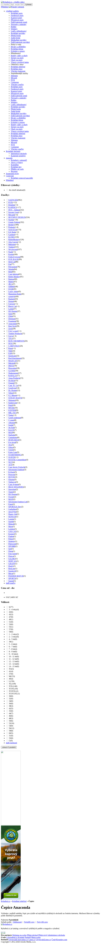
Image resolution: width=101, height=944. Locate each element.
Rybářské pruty (17, 13)
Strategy (11, 541)
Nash (10, 252)
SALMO (11, 559)
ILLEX (11, 430)
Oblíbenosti (17, 922)
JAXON (11, 457)
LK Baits (12, 232)
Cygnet (11, 420)
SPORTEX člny (14, 507)
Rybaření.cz (5, 901)
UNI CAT (12, 531)
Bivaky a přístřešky (18, 47)
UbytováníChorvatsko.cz (18, 940)
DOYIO (11, 477)
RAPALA (12, 376)
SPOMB (11, 546)
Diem (10, 551)
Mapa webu (36, 937)
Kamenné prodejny (18, 156)
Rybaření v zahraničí (19, 160)
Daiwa (11, 556)
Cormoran (15, 82)
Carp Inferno (13, 274)
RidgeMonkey (14, 239)
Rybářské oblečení (18, 67)
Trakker (11, 247)
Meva (10, 573)
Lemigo (11, 529)
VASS (10, 450)
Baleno (11, 279)
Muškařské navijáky (18, 40)
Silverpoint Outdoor (16, 470)
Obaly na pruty (17, 60)
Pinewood (12, 544)
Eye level (12, 442)
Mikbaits (11, 244)
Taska (10, 415)
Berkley (11, 225)
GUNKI (11, 371)
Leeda (10, 309)
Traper (10, 492)
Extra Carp (12, 452)
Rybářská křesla (17, 49)
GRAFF (11, 564)
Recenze (14, 171)
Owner (11, 497)
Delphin (11, 205)
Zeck (10, 329)
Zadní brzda (15, 38)
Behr (10, 272)
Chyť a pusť (13, 331)
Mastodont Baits (14, 294)
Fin (9, 264)
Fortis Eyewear (14, 257)
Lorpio (11, 519)
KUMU (11, 237)
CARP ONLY (13, 346)
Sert (9, 549)
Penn (10, 348)
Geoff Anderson (14, 418)
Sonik (10, 425)
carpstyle (11, 296)
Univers (11, 304)
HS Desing (12, 494)
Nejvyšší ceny (42, 922)
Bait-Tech (12, 326)
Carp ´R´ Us (13, 385)
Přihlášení (5, 7)
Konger (11, 534)
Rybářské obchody (13, 151)
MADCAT (12, 361)
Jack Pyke (12, 512)
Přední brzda (16, 36)
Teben (10, 393)
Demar (11, 301)
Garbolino (12, 509)
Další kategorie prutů (19, 22)
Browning (12, 368)
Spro (10, 314)
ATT (10, 465)
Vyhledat (28, 4)
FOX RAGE (13, 259)
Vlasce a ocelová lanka (20, 62)
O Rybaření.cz (11, 937)
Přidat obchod (32, 935)
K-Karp (11, 472)
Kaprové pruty (16, 18)
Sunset (11, 581)
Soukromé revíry (12, 174)
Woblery (14, 29)
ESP (10, 353)
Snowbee (12, 489)
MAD (10, 499)
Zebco (10, 447)
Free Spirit (12, 554)
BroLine (11, 568)
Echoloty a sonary (18, 51)
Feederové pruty (17, 15)
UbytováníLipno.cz (43, 940)
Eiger (10, 504)
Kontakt (21, 937)
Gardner (11, 235)
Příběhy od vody (17, 169)
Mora (10, 526)
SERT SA (12, 561)
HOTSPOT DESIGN (16, 217)
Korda (10, 254)
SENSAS (12, 517)
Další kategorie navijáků (20, 42)
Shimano (14, 76)
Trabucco (12, 482)
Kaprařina (15, 165)
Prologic (11, 227)
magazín (9, 158)
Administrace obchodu (56, 935)
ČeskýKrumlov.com (59, 940)
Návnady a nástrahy (18, 24)
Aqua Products (14, 378)
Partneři (28, 937)
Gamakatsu (12, 437)
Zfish (10, 316)
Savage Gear (13, 212)
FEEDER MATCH (16, 576)
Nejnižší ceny (29, 922)
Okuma (11, 479)
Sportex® (12, 571)
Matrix (11, 282)
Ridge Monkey (14, 277)
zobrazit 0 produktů (9, 747)
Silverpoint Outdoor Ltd (17, 502)
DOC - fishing (14, 210)
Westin (11, 269)
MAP (10, 432)
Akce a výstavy (17, 162)
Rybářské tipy (16, 167)
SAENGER (13, 200)
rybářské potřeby (12, 11)
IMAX (11, 366)
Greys (10, 336)
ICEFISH (12, 410)
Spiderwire (12, 403)
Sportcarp (12, 356)
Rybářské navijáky (18, 33)
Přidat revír (42, 935)
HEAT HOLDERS (15, 487)
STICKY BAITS (15, 398)
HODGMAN (13, 440)
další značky (11, 583)
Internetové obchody (19, 154)
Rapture (11, 299)
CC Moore (12, 395)
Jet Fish (11, 427)
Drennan (11, 319)
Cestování (10, 176)
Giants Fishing (14, 222)
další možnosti (11, 743)
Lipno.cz (31, 940)
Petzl (10, 405)
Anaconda (12, 324)
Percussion (12, 267)
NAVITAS (12, 230)
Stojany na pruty (17, 58)
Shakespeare (13, 373)
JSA (10, 445)
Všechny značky (17, 84)
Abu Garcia (12, 242)
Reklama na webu (19, 935)
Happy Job (12, 514)
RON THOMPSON (16, 341)
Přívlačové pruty (17, 20)
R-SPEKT (12, 207)
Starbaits (11, 435)
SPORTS (12, 578)
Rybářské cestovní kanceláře (22, 178)
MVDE (11, 408)
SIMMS (11, 286)
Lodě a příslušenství (18, 31)
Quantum (12, 321)
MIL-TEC (12, 413)
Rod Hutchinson (14, 358)
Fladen (11, 536)
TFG (10, 338)
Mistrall (11, 524)
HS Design (12, 311)
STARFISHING (14, 455)
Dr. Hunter (12, 390)
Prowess (11, 474)
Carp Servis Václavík (16, 467)
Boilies (13, 27)
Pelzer (10, 539)
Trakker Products (15, 333)
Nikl (10, 351)
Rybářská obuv (17, 69)
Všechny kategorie (18, 71)
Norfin (11, 220)
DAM (10, 289)
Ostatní (11, 383)
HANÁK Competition (17, 460)
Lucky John (13, 291)
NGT (10, 462)
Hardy (10, 566)
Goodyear (12, 388)
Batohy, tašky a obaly (19, 56)
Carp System (13, 484)
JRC (10, 284)
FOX (13, 80)
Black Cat (12, 306)
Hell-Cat (11, 262)
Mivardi (14, 78)
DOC (10, 343)
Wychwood (12, 249)
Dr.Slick (11, 380)
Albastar (11, 423)
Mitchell (11, 363)
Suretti (10, 521)
